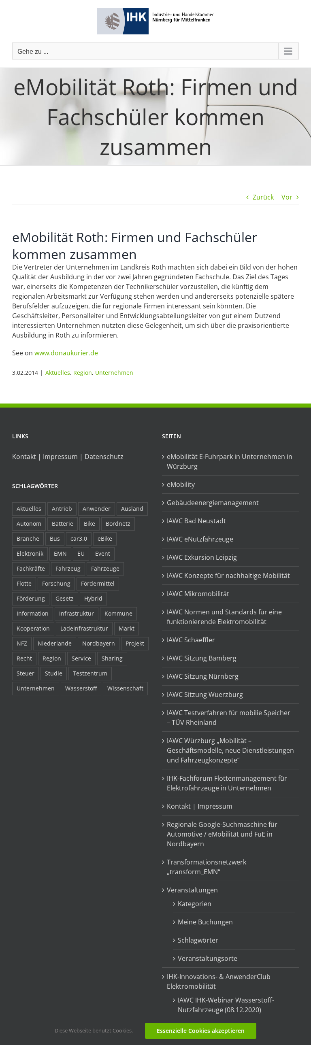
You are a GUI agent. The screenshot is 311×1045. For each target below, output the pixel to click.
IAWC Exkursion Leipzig (202, 557)
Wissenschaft (125, 688)
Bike (89, 523)
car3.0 (78, 538)
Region (82, 372)
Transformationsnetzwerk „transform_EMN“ (206, 867)
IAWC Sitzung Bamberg (201, 658)
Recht (24, 658)
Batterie (62, 523)
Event (102, 553)
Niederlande (55, 643)
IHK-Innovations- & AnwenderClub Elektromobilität (219, 981)
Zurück (263, 197)
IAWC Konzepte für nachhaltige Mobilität (228, 575)
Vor (286, 197)
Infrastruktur (76, 613)
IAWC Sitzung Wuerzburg (205, 694)
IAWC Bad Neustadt (196, 520)
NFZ (22, 643)
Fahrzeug (68, 568)
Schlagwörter (198, 940)
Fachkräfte (31, 568)
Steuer (25, 673)
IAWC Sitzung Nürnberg (203, 676)
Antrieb (62, 508)
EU (81, 553)
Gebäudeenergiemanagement (213, 502)
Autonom (29, 523)
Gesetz (64, 598)
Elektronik (30, 553)
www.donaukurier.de (66, 352)
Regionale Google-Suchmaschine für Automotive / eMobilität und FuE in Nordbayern (222, 834)
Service (81, 658)
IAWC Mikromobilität (198, 593)
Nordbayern (98, 643)
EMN (60, 553)
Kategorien (194, 903)
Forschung (56, 583)
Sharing (112, 658)
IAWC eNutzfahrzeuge (200, 539)
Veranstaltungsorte (207, 958)
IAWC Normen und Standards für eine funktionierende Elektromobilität (224, 616)
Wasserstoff (81, 688)
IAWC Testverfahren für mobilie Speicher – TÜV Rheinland (228, 717)
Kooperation (33, 628)
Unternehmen (114, 372)
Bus (55, 538)
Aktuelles (57, 372)
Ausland (132, 508)
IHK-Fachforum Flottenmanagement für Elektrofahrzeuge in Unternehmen (227, 783)
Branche (28, 538)
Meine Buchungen (205, 922)
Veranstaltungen (192, 890)
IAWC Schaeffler (191, 639)
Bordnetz (118, 523)
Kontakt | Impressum (199, 806)
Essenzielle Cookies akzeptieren (201, 1030)
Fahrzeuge (105, 568)
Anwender (97, 508)
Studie (53, 673)
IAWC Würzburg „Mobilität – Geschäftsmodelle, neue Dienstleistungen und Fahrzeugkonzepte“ (230, 750)
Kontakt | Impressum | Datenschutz (68, 456)
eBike (105, 538)
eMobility (181, 484)
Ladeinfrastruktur (84, 628)
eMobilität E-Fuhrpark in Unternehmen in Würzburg (229, 461)
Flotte (24, 583)
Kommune (118, 613)
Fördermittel (98, 583)
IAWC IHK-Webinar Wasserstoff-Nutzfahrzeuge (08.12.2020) (226, 1005)
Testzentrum (90, 673)
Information (33, 613)
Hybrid (93, 598)
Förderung (31, 598)
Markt (126, 628)
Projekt (135, 643)
